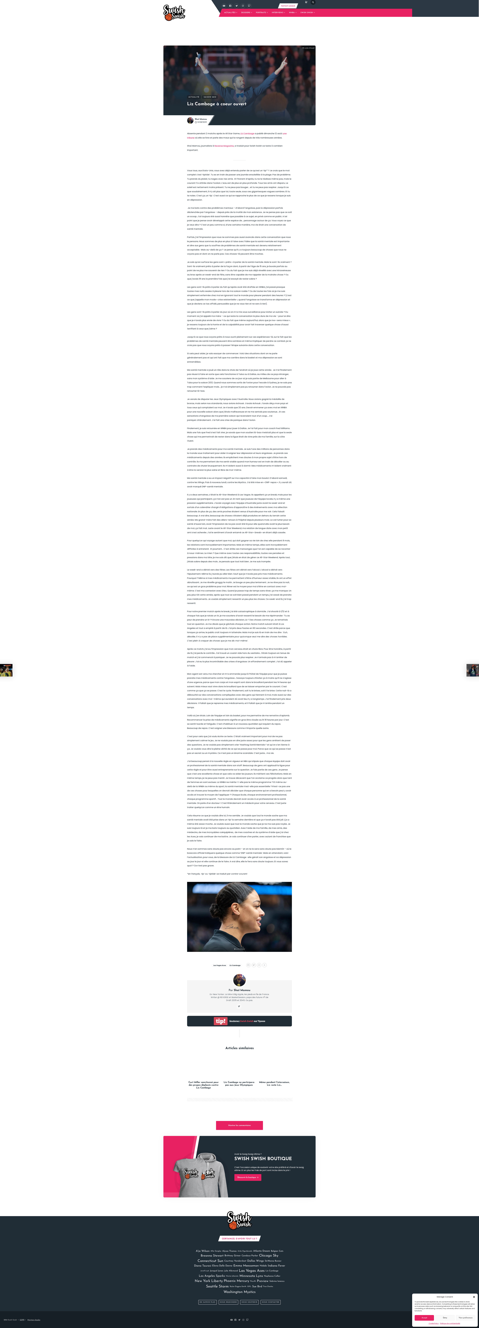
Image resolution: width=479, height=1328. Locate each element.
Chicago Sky (268, 1255)
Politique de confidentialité (450, 1323)
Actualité (193, 97)
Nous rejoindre (228, 1302)
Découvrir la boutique (246, 1177)
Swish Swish (306, 12)
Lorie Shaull (309, 48)
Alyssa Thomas (229, 1251)
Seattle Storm (217, 1286)
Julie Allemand (231, 1271)
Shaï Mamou (201, 119)
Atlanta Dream (261, 1251)
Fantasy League (288, 6)
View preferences (465, 1318)
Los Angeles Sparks (212, 1275)
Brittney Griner (233, 1256)
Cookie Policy (434, 1323)
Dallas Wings (255, 1261)
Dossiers (245, 12)
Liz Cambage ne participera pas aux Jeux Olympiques (239, 1083)
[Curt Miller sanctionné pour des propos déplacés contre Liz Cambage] (203, 1066)
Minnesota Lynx (251, 1276)
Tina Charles (268, 1286)
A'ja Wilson (203, 1251)
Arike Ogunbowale (245, 1251)
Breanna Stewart (212, 1255)
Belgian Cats (277, 1251)
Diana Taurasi (202, 1266)
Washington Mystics (240, 1292)
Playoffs (253, 1281)
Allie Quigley (216, 1251)
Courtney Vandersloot (235, 1261)
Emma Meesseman (246, 1265)
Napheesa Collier (272, 1276)
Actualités (229, 12)
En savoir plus (207, 1302)
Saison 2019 (210, 97)
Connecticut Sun (210, 1261)
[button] (474, 1297)
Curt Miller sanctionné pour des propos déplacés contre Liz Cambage (203, 1085)
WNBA (292, 12)
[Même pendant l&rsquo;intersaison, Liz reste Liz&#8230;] (274, 1066)
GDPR (22, 1320)
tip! (220, 1021)
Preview (262, 1281)
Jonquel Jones (216, 1271)
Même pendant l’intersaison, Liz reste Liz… (274, 1083)
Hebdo (263, 1266)
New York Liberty (209, 1281)
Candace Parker (250, 1256)
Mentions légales (33, 1320)
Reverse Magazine (224, 145)
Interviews (277, 12)
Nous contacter (270, 1302)
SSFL (249, 1286)
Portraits (261, 12)
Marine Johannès (232, 1276)
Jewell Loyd (205, 1271)
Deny (445, 1318)
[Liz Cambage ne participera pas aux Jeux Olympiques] (239, 1066)
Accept (424, 1318)
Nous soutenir (249, 1302)
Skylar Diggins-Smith (238, 1286)
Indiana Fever (276, 1265)
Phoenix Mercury (236, 1281)
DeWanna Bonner (273, 1261)
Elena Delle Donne (222, 1266)
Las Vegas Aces (219, 965)
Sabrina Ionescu (276, 1281)
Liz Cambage (247, 133)
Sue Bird (257, 1286)
